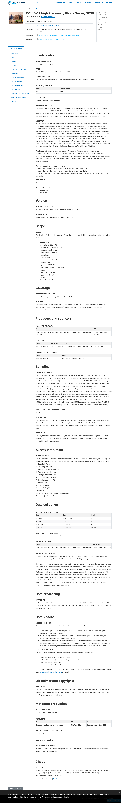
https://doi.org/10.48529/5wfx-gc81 (48, 25)
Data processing (17, 86)
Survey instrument (17, 78)
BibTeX (50, 779)
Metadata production (18, 98)
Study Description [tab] (16, 48)
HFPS (27, 8)
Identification (15, 54)
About (70, 2)
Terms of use (98, 2)
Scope (13, 62)
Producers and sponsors (20, 70)
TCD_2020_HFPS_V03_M (37, 8)
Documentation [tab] (45, 48)
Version (13, 57)
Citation (13, 102)
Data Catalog (60, 2)
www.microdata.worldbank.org (51, 672)
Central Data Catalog (19, 8)
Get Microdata (49, 16)
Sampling (14, 74)
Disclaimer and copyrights (20, 94)
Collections (78, 2)
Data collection (16, 82)
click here (67, 797)
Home (9, 8)
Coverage (14, 66)
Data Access (15, 90)
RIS (46, 779)
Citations (88, 2)
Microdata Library (34, 3)
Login (110, 2)
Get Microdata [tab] (59, 48)
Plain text (56, 779)
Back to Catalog (16, 788)
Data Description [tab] (31, 48)
